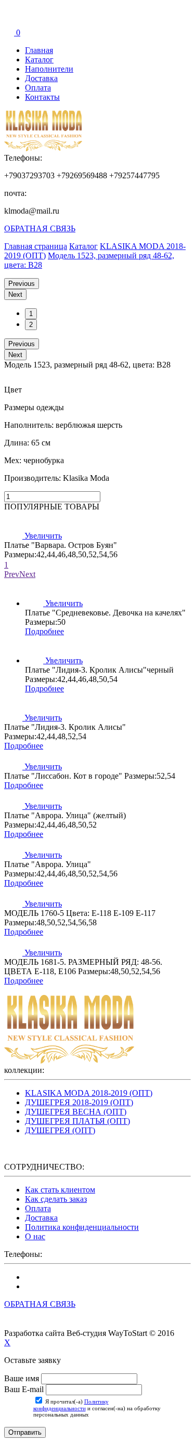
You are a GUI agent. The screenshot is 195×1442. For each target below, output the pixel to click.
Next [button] (15, 294)
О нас (35, 1236)
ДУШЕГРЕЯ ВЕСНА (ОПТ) (75, 1111)
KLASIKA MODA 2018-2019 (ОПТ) (88, 1093)
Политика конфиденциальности (82, 1227)
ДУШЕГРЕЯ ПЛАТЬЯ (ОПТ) (77, 1121)
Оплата (38, 87)
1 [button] (31, 314)
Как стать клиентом (60, 1189)
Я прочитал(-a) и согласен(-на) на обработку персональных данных (97, 1408)
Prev (11, 574)
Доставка (41, 78)
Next (27, 574)
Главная (39, 50)
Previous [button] (21, 283)
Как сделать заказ (56, 1199)
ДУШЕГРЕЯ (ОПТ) (60, 1130)
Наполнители (49, 68)
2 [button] (31, 325)
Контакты (42, 97)
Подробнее (44, 631)
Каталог (39, 59)
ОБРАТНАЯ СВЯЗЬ (39, 228)
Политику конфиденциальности (71, 1404)
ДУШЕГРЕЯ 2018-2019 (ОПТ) (79, 1102)
